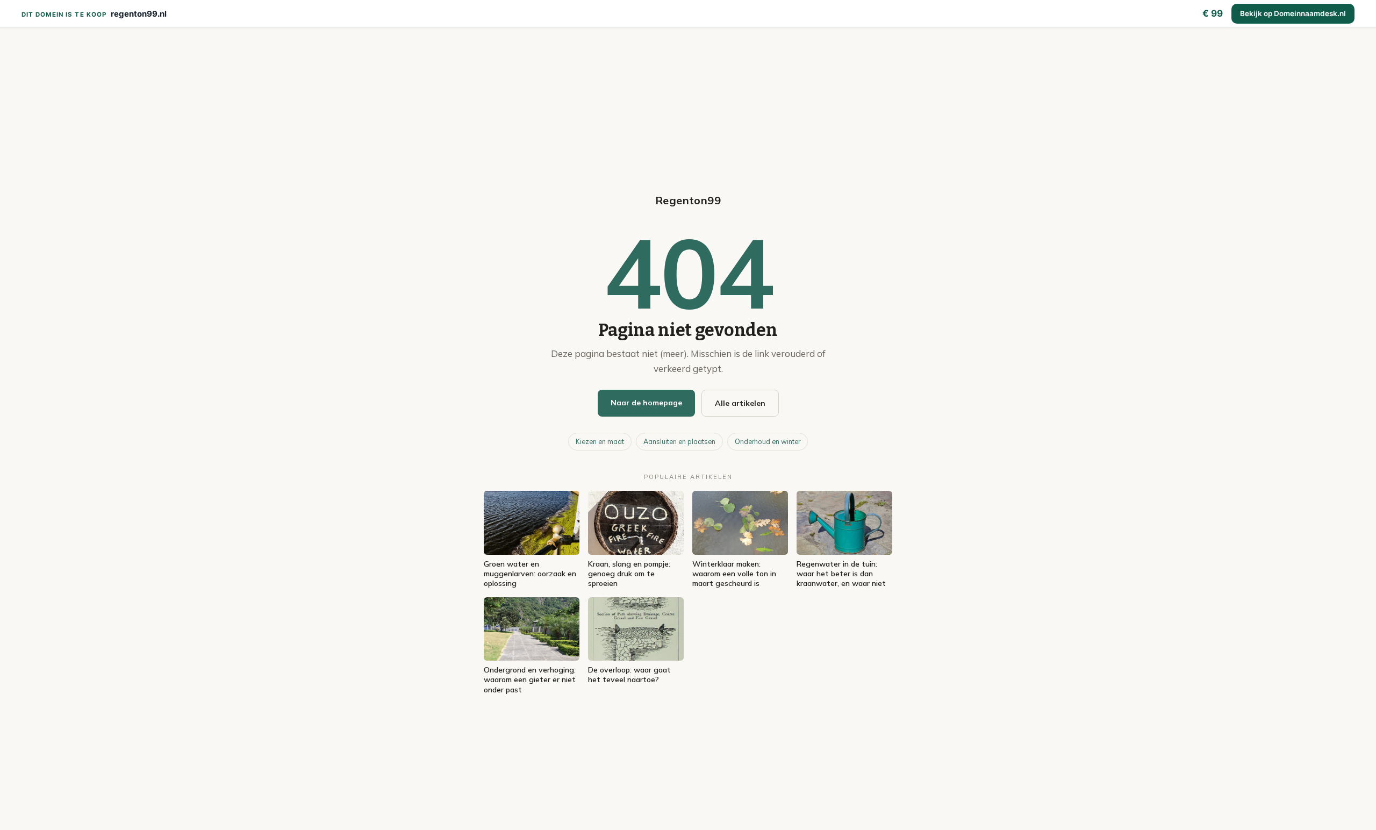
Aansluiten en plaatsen (679, 441)
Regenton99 (688, 200)
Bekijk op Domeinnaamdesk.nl (1293, 13)
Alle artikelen (740, 403)
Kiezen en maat (600, 441)
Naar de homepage (646, 402)
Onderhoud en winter (767, 441)
